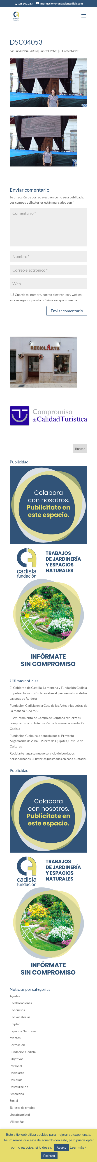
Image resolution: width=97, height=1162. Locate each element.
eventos (15, 1038)
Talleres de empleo (22, 1107)
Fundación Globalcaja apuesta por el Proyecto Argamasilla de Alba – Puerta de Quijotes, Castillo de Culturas (46, 741)
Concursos (17, 1010)
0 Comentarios (69, 51)
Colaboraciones (21, 1003)
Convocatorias (20, 1017)
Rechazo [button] (49, 1155)
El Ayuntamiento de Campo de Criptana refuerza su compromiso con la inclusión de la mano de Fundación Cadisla (47, 723)
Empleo (15, 1024)
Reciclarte (17, 1073)
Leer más (77, 1147)
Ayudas (15, 996)
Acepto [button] (61, 1147)
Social (14, 1100)
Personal (16, 1066)
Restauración (19, 1087)
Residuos (16, 1080)
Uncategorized (20, 1114)
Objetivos (16, 1059)
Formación (17, 1045)
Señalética (17, 1094)
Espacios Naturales (23, 1031)
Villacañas (17, 1121)
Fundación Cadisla (26, 51)
